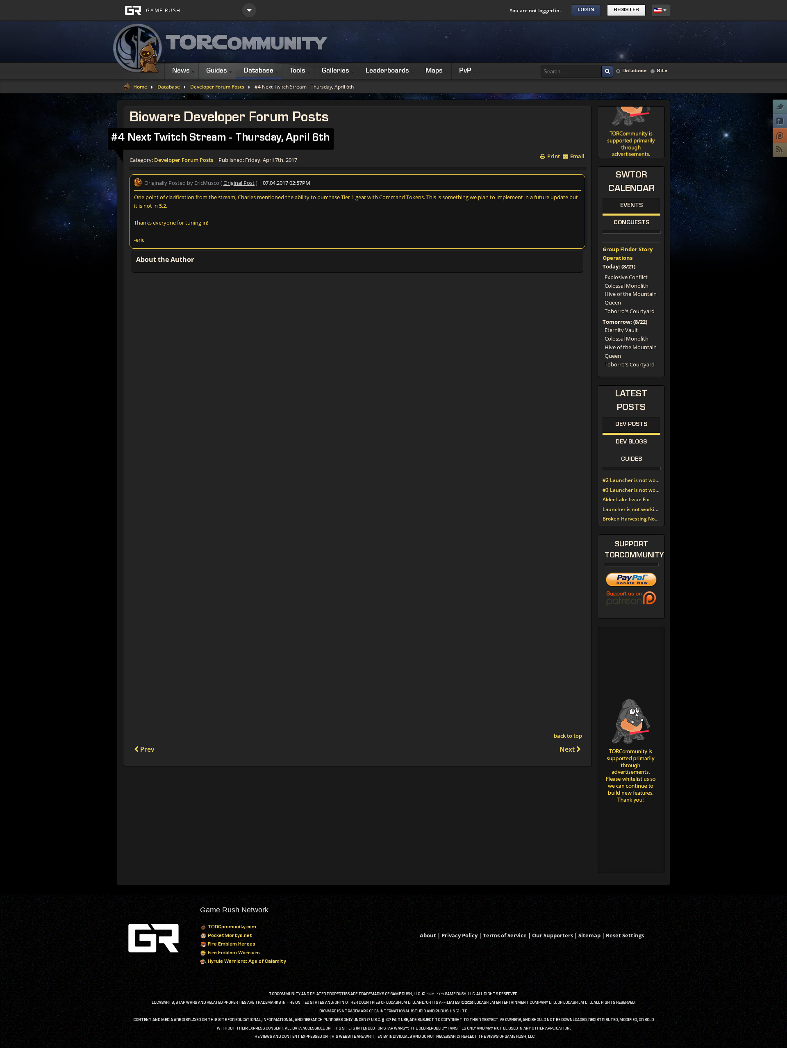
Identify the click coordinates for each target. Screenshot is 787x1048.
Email (577, 155)
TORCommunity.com (231, 927)
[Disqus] (357, 385)
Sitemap (589, 935)
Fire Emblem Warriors (233, 953)
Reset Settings (625, 935)
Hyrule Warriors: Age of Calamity (246, 961)
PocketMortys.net (229, 936)
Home (140, 86)
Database (634, 71)
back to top (568, 735)
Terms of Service (505, 935)
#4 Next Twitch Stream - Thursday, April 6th (220, 138)
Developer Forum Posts (217, 86)
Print (553, 155)
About (428, 935)
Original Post (239, 182)
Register (626, 10)
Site (662, 71)
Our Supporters (552, 935)
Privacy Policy (459, 935)
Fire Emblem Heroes (231, 944)
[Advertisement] (521, 41)
